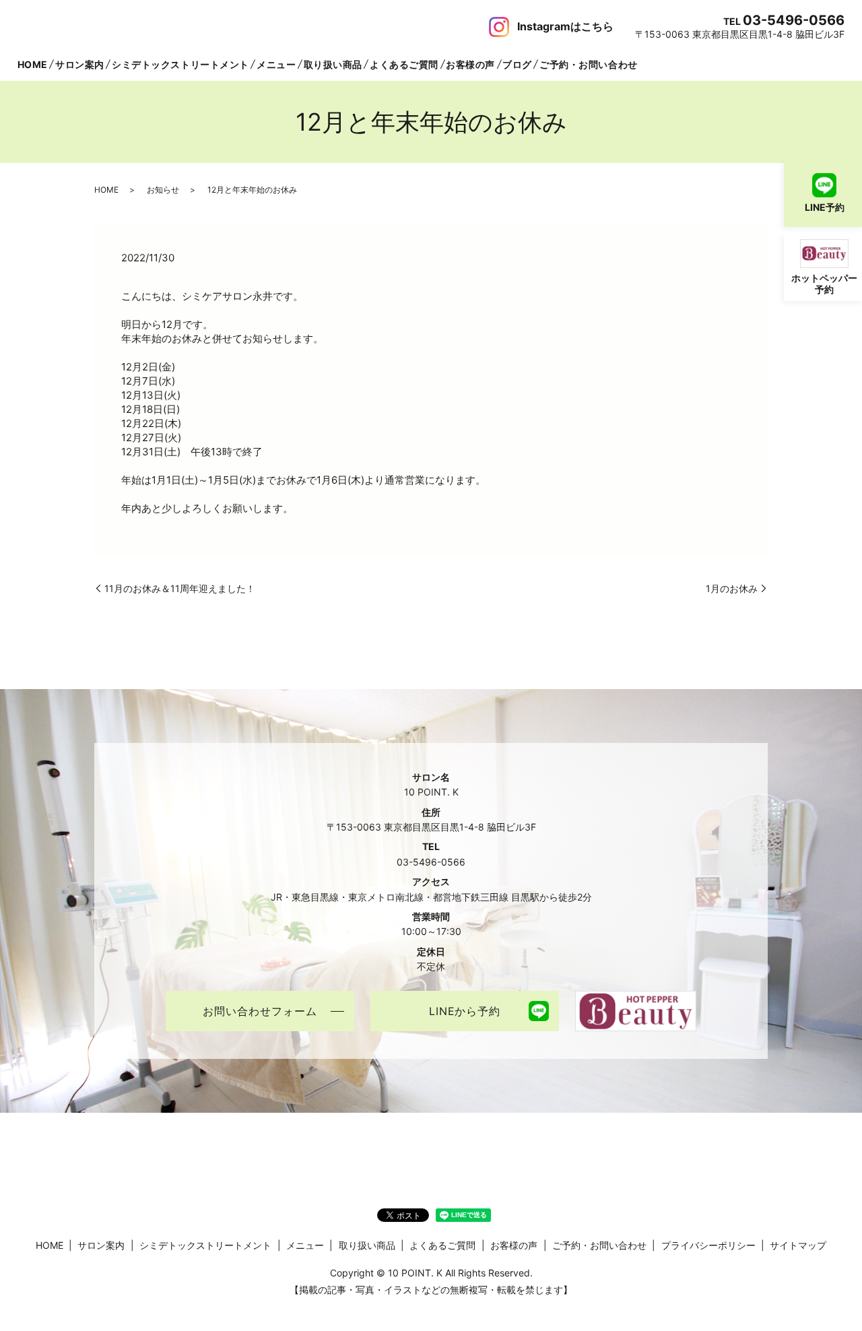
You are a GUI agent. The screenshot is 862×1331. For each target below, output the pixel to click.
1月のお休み (732, 588)
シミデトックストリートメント (180, 64)
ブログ (517, 64)
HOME (33, 64)
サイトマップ (798, 1245)
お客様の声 (470, 64)
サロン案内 (79, 64)
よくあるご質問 (404, 64)
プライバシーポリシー (708, 1245)
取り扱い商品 (333, 64)
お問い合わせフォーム (260, 1011)
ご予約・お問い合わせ (588, 64)
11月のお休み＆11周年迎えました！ (179, 588)
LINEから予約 (465, 1011)
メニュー (276, 64)
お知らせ (163, 190)
